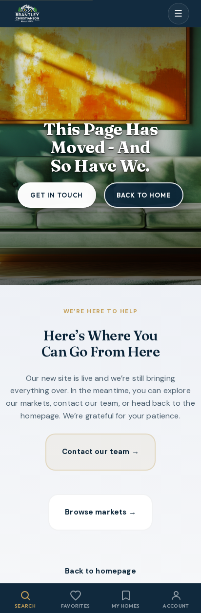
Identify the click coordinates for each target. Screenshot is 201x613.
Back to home (144, 195)
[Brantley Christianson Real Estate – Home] (27, 14)
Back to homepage (100, 571)
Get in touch (56, 195)
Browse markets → (100, 512)
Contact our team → (100, 451)
